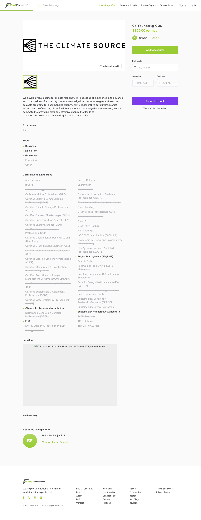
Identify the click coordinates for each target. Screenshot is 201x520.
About (79, 495)
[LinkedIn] (41, 497)
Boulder (133, 502)
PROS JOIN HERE (84, 488)
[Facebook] (24, 497)
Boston (132, 495)
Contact (80, 502)
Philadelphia (135, 492)
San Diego (134, 499)
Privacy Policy (163, 492)
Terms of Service (164, 488)
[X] (29, 497)
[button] (74, 45)
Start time (136, 76)
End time (161, 76)
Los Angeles (109, 492)
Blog (78, 492)
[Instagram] (35, 497)
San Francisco (110, 495)
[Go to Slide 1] (30, 82)
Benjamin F (143, 38)
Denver (132, 488)
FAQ (78, 499)
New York (107, 488)
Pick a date (137, 61)
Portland (107, 502)
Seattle (106, 499)
